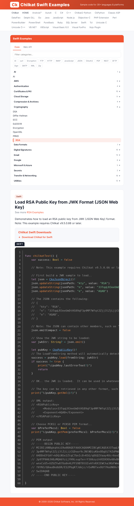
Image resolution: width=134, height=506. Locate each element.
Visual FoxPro (79, 27)
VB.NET (33, 27)
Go (39, 17)
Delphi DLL (29, 17)
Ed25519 (17, 124)
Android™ (37, 12)
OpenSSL (17, 132)
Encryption (31, 61)
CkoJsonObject (60, 279)
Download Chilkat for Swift (37, 237)
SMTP (24, 66)
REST (106, 61)
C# (61, 12)
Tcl (91, 22)
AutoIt (48, 12)
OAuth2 (89, 61)
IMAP (58, 61)
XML (33, 66)
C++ (69, 12)
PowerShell (34, 22)
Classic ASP (114, 12)
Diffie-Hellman (20, 115)
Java (47, 17)
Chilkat (15, 12)
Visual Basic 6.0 (61, 27)
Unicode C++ (18, 27)
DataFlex (16, 17)
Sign (16, 66)
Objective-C (84, 17)
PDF (98, 61)
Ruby (60, 22)
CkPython (100, 12)
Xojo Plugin (95, 27)
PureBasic (49, 22)
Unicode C (101, 22)
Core (17, 47)
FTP (41, 61)
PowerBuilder (18, 22)
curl (21, 61)
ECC (15, 119)
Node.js (71, 17)
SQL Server (71, 22)
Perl (115, 17)
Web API (27, 47)
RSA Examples (35, 212)
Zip (39, 66)
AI (15, 61)
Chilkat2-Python (83, 12)
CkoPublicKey (62, 349)
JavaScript (58, 17)
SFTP (114, 61)
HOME (25, 12)
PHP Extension (101, 17)
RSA (18, 140)
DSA (15, 111)
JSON (79, 61)
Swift (83, 22)
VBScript (44, 27)
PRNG (16, 136)
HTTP (49, 61)
